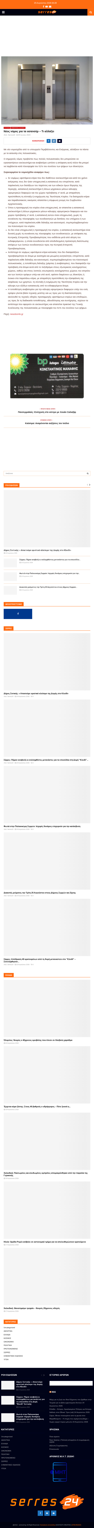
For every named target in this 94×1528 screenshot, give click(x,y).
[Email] (53, 1513)
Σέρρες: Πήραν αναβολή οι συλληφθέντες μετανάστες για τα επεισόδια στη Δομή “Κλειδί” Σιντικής (30, 1400)
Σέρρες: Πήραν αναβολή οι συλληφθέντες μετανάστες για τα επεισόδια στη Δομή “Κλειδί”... (46, 760)
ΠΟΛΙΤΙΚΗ (8, 1345)
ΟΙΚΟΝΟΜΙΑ (9, 1342)
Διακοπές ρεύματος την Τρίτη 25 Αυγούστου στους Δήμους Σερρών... (48, 587)
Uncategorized (9, 1328)
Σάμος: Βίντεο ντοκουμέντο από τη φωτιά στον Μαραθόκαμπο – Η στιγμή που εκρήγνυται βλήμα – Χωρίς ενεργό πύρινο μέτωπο (69, 1419)
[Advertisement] (47, 38)
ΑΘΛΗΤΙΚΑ (8, 1331)
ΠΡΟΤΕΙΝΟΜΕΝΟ (11, 1349)
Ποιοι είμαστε (54, 1437)
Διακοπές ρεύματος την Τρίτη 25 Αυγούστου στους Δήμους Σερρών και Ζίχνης (40, 893)
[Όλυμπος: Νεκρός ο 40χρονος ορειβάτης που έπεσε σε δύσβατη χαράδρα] (47, 1008)
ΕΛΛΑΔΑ (6, 127)
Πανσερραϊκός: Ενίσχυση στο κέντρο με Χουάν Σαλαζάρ (47, 412)
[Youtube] (47, 1513)
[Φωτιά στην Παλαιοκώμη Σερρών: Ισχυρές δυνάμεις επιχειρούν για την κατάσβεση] (10, 576)
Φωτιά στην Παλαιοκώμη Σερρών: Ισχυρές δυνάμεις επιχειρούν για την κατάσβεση (42, 826)
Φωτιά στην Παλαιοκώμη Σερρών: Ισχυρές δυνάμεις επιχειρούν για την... (49, 573)
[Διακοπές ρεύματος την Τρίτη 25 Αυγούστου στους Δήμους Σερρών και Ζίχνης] (10, 590)
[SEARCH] (87, 473)
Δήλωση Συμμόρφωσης (58, 1446)
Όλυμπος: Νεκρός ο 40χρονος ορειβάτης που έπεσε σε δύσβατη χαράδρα (38, 1040)
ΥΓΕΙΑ (6, 1359)
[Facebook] (40, 1513)
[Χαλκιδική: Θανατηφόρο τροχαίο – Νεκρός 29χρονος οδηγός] (47, 1276)
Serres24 (11, 135)
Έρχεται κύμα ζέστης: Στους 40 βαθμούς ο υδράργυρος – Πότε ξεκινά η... (37, 1107)
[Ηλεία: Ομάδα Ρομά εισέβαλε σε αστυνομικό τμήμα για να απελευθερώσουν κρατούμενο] (47, 1210)
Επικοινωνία (54, 1449)
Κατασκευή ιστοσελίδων (48, 1525)
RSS (54, 1392)
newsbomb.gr (16, 314)
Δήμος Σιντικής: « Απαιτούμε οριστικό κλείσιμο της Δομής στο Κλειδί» (37, 550)
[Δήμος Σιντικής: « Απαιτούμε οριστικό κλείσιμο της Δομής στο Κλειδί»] (47, 518)
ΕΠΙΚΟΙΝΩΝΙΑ (76, 1525)
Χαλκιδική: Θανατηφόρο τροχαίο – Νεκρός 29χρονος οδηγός (32, 1308)
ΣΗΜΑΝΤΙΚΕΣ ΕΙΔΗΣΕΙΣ (18, 127)
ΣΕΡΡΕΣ (7, 1352)
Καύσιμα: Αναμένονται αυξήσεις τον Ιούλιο (47, 423)
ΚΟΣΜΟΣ (7, 1338)
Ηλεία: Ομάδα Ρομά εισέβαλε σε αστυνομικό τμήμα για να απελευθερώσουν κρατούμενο (45, 1242)
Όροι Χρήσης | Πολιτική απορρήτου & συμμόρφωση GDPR (69, 1441)
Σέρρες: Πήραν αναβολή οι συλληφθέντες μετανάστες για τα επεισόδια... (50, 560)
